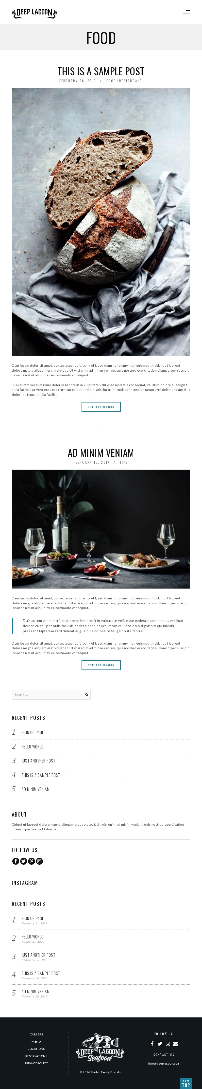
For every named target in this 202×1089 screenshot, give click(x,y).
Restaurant (130, 80)
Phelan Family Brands (106, 1072)
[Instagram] (39, 861)
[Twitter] (23, 861)
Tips (124, 462)
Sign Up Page (33, 732)
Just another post (38, 761)
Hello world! (33, 747)
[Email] (175, 1043)
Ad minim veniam (101, 452)
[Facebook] (15, 861)
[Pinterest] (31, 861)
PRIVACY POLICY (36, 1063)
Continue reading (101, 407)
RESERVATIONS (36, 1056)
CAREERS (36, 1034)
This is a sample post (101, 71)
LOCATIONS (36, 1048)
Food (111, 80)
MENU (36, 1041)
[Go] (86, 694)
